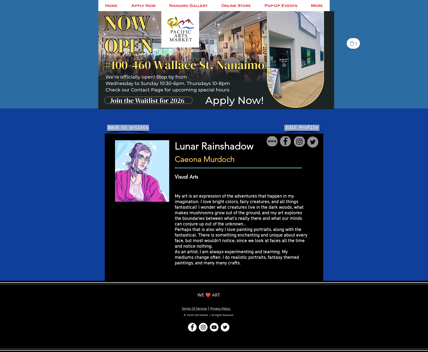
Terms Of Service (195, 308)
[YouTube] (214, 327)
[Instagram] (203, 327)
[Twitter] (225, 327)
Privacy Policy (220, 308)
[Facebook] (192, 327)
